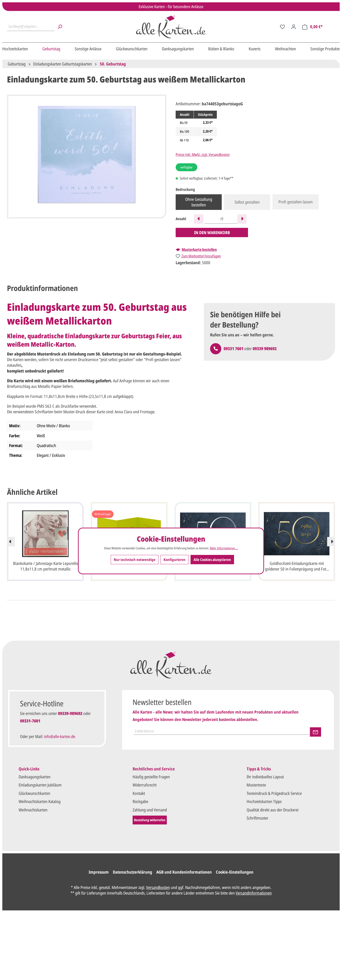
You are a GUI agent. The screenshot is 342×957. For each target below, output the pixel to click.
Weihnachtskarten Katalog (39, 801)
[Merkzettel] (282, 26)
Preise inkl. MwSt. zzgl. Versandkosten (203, 154)
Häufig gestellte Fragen (151, 776)
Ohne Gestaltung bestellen (198, 202)
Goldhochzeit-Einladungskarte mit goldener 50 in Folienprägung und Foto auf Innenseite (296, 567)
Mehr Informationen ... (224, 548)
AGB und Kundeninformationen (184, 872)
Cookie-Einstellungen (234, 872)
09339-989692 (70, 713)
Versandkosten (158, 887)
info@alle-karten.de (59, 736)
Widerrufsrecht (145, 785)
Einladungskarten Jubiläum (40, 785)
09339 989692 (265, 348)
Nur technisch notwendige (134, 559)
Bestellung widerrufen (149, 820)
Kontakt (139, 793)
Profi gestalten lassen (295, 202)
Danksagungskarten (34, 776)
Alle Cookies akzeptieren (212, 559)
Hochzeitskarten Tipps (264, 801)
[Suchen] (59, 26)
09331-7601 (30, 721)
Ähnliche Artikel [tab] (32, 492)
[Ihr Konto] (293, 26)
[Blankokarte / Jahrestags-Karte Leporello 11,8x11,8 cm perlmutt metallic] (45, 533)
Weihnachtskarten (33, 810)
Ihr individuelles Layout (265, 776)
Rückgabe (140, 801)
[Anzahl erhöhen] (242, 219)
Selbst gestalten (247, 202)
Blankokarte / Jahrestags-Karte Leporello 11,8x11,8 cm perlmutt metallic (45, 566)
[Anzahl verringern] (198, 219)
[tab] (42, 288)
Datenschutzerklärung (132, 872)
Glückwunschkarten (34, 793)
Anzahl (181, 218)
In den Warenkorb (212, 232)
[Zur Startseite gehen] (171, 26)
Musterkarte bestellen (199, 249)
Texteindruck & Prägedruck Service (274, 793)
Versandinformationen (254, 893)
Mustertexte (256, 785)
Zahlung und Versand (150, 810)
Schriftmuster (257, 818)
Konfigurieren (174, 559)
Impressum (99, 872)
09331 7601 (233, 348)
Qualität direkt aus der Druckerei (272, 810)
